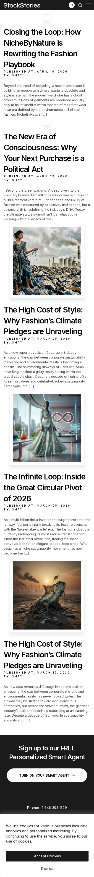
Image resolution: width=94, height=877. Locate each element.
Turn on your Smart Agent (44, 775)
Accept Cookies (47, 856)
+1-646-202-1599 (53, 807)
